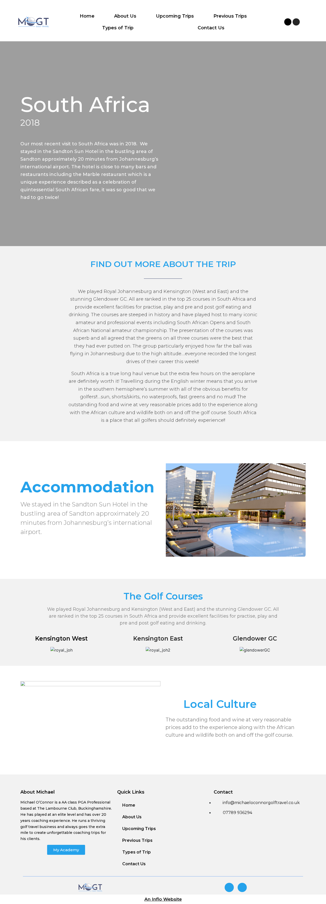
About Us (125, 16)
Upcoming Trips (175, 16)
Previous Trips (230, 16)
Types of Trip (117, 28)
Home (87, 16)
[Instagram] (296, 22)
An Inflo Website (163, 899)
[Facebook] (229, 887)
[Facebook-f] (287, 22)
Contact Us (211, 28)
